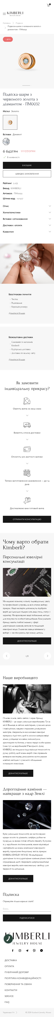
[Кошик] (48, 5)
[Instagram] (19, 951)
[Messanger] (41, 951)
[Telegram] (27, 951)
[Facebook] (12, 951)
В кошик (27, 165)
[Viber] (34, 951)
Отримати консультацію (27, 519)
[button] (6, 656)
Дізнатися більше (17, 313)
